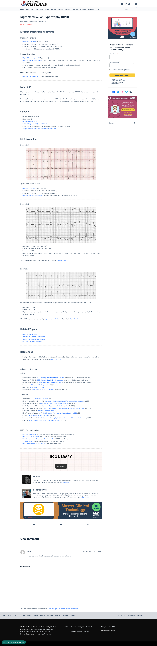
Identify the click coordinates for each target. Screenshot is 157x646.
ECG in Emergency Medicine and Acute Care (44, 420)
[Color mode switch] (98, 9)
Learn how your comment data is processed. (63, 609)
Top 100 (53, 9)
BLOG (27, 9)
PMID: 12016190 (55, 359)
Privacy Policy (124, 70)
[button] (61, 466)
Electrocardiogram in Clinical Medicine (55, 406)
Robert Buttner (33, 21)
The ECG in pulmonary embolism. (33, 337)
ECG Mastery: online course (50, 380)
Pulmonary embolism (29, 121)
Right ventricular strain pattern (32, 60)
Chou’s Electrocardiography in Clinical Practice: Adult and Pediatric (61, 418)
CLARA (47, 9)
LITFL (52, 627)
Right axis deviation (29, 42)
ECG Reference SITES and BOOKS (34, 444)
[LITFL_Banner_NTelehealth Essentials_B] (122, 107)
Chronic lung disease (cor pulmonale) (35, 124)
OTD (41, 9)
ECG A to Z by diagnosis (30, 436)
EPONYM (60, 9)
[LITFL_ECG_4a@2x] (122, 28)
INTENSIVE (83, 9)
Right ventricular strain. (30, 334)
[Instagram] (129, 4)
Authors (74, 627)
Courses (67, 9)
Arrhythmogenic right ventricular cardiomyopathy (39, 128)
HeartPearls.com (76, 319)
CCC (37, 9)
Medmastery (140, 615)
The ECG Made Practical (45, 411)
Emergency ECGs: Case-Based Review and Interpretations (64, 401)
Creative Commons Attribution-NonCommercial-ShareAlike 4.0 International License (37, 631)
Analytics (81, 627)
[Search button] (135, 9)
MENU (22, 9)
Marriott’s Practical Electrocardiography (54, 403)
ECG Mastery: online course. (51, 378)
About (67, 627)
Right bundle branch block (31, 76)
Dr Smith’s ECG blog (37, 387)
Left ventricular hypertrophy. (32, 341)
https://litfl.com (45, 634)
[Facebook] (126, 4)
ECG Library (65, 482)
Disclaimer (79, 631)
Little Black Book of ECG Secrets (43, 389)
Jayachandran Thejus (52, 319)
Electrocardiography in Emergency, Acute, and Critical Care (63, 408)
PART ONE (75, 9)
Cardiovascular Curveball (44, 439)
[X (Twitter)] (122, 4)
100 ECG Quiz (27, 441)
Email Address (114, 62)
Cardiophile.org (63, 260)
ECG (32, 9)
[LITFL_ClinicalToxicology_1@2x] (61, 510)
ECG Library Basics (29, 434)
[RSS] (136, 4)
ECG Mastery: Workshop (49, 382)
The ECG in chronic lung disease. (33, 339)
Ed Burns (23, 21)
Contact (91, 9)
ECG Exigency (27, 439)
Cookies (71, 631)
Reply (99, 551)
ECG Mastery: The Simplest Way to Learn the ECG (60, 413)
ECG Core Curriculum (41, 399)
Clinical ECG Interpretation (40, 385)
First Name (113, 54)
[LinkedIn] (88, 524)
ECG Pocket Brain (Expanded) (39, 415)
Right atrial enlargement (30, 58)
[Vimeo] (132, 4)
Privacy (86, 631)
